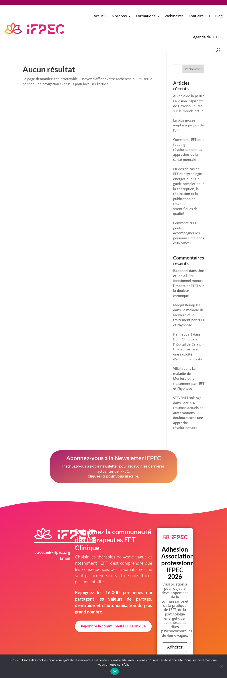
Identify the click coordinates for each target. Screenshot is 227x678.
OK (115, 671)
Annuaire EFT (199, 16)
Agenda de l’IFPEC (208, 37)
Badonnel (180, 270)
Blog (219, 16)
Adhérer (175, 647)
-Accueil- (100, 16)
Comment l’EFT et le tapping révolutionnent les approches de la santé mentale (188, 149)
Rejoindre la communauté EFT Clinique (113, 626)
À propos (119, 16)
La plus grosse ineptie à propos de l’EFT (188, 125)
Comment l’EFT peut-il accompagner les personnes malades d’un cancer (188, 233)
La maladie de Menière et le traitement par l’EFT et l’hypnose (188, 378)
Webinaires (174, 16)
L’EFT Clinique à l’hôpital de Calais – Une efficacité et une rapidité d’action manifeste (188, 349)
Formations (145, 16)
